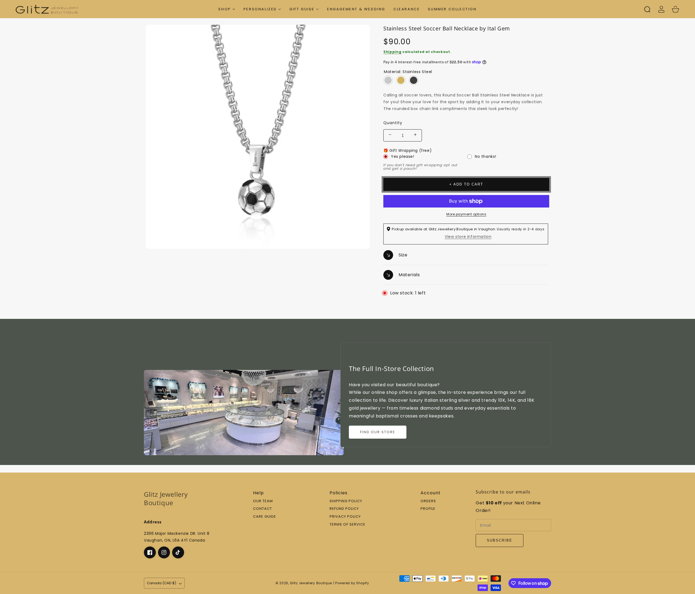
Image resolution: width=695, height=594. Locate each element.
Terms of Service (347, 524)
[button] (226, 9)
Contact (262, 509)
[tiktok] (178, 552)
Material (408, 71)
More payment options (466, 214)
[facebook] (150, 552)
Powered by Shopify (352, 583)
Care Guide (264, 516)
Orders (428, 501)
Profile (428, 509)
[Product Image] (258, 137)
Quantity (392, 122)
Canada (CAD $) (161, 583)
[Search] (647, 9)
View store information (468, 236)
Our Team (263, 501)
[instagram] (164, 552)
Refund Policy (344, 509)
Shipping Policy (346, 501)
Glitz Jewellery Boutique (311, 583)
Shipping (392, 51)
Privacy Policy (345, 516)
